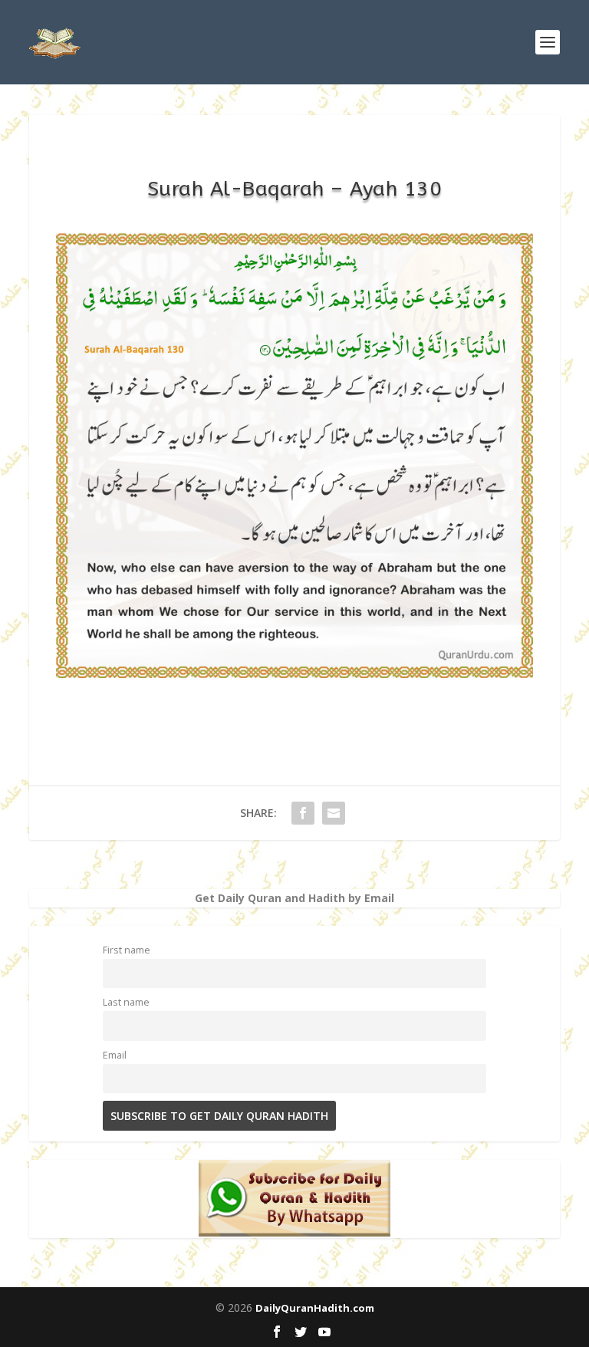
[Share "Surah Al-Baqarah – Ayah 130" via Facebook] (303, 813)
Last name (126, 1002)
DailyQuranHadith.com (314, 1308)
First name (126, 950)
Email (115, 1055)
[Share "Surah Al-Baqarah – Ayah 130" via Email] (333, 813)
